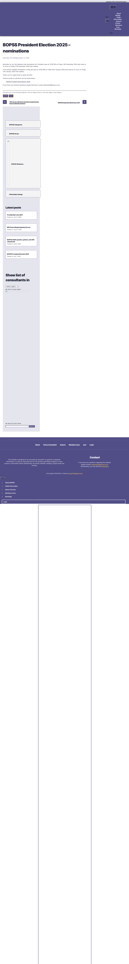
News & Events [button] (10, 489)
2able (70, 473)
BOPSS (5, 96)
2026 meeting (116, 1)
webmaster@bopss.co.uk (99, 464)
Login (107, 1)
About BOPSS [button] (10, 482)
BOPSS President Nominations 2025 (18, 82)
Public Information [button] (118, 18)
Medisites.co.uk (78, 473)
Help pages (123, 1)
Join (110, 1)
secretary (105, 466)
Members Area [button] (10, 493)
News (11, 96)
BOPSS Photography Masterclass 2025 (69, 102)
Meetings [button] (118, 29)
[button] (107, 17)
